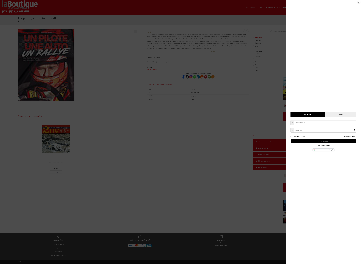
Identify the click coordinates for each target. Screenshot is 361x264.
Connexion (323, 141)
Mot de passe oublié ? (350, 136)
